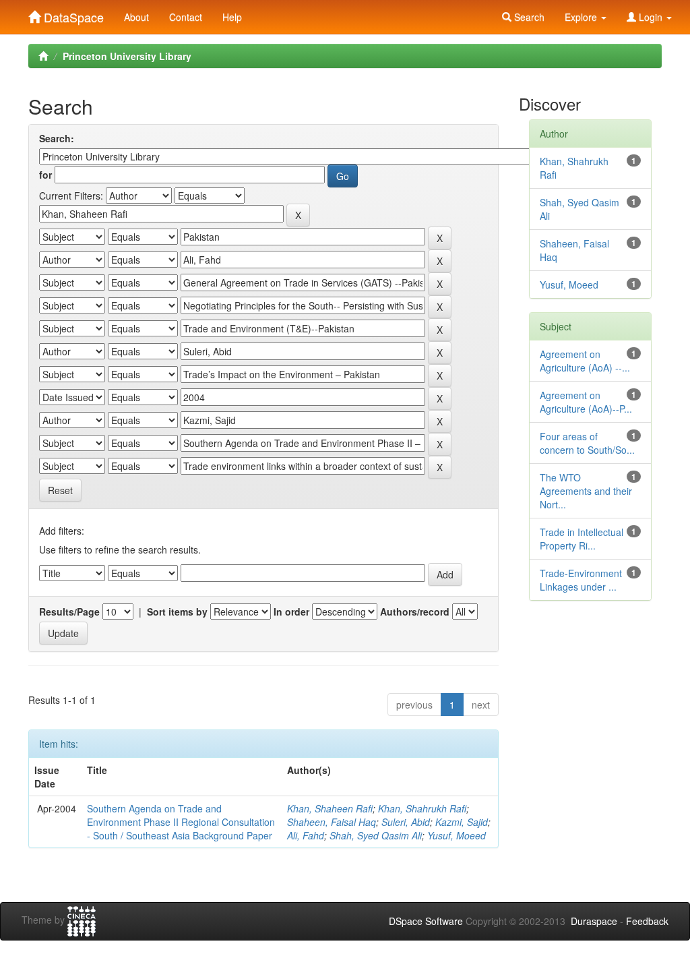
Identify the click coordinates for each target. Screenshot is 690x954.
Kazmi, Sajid (461, 822)
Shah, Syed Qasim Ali (376, 835)
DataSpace (72, 14)
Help (232, 17)
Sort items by (177, 611)
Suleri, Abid (405, 822)
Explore (582, 17)
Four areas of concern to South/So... (587, 442)
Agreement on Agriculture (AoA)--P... (586, 401)
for (45, 174)
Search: (56, 138)
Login (650, 17)
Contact (185, 17)
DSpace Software (426, 921)
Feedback (647, 921)
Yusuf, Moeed (456, 835)
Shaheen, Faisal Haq (331, 822)
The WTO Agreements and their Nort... (586, 491)
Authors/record (414, 611)
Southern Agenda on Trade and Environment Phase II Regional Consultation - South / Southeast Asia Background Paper (181, 822)
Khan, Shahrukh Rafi (422, 808)
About (136, 17)
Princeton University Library (127, 56)
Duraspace (594, 921)
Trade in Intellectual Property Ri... (581, 538)
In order (291, 611)
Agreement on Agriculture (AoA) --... (585, 360)
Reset (60, 490)
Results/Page (69, 611)
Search (527, 17)
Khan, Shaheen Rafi (330, 808)
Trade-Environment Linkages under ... (581, 579)
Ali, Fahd (305, 835)
